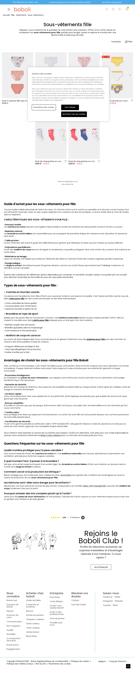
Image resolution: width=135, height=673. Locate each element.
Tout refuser (70, 107)
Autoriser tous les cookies (74, 114)
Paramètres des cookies (43, 107)
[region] (68, 94)
